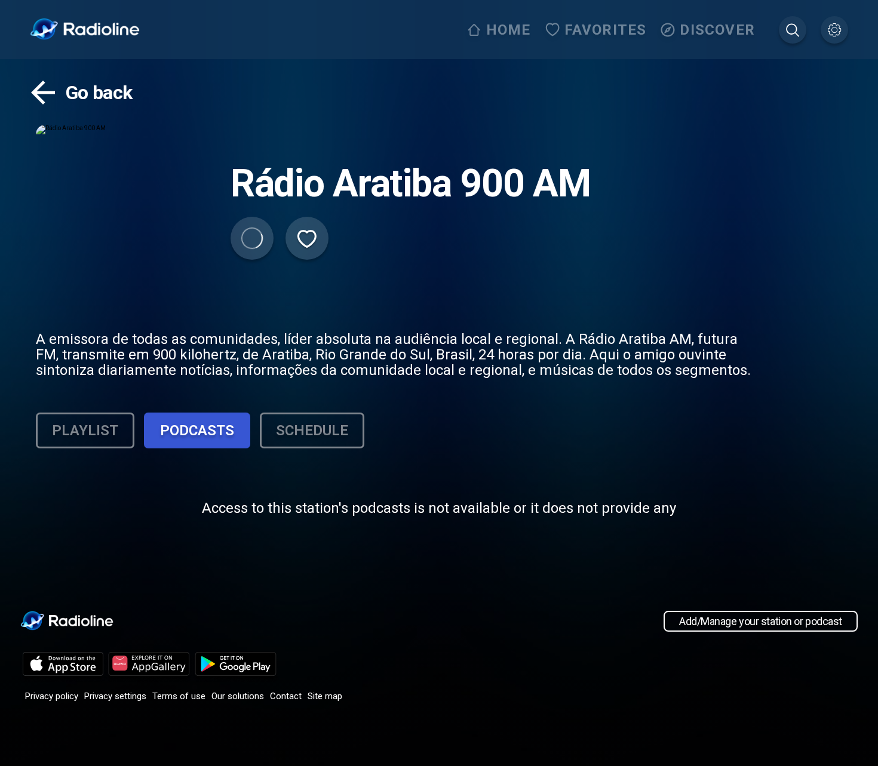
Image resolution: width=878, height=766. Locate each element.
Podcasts (197, 430)
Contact (286, 696)
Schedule (312, 430)
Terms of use (178, 696)
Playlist (85, 430)
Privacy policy (51, 696)
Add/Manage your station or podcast (760, 621)
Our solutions (237, 696)
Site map (325, 696)
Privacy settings (115, 696)
